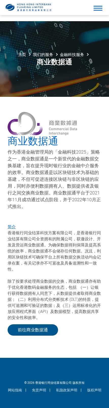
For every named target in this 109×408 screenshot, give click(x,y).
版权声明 (94, 390)
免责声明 (39, 390)
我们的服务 (43, 55)
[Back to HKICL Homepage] (28, 7)
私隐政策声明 (66, 390)
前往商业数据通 (33, 330)
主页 (22, 55)
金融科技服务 (72, 55)
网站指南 (15, 390)
